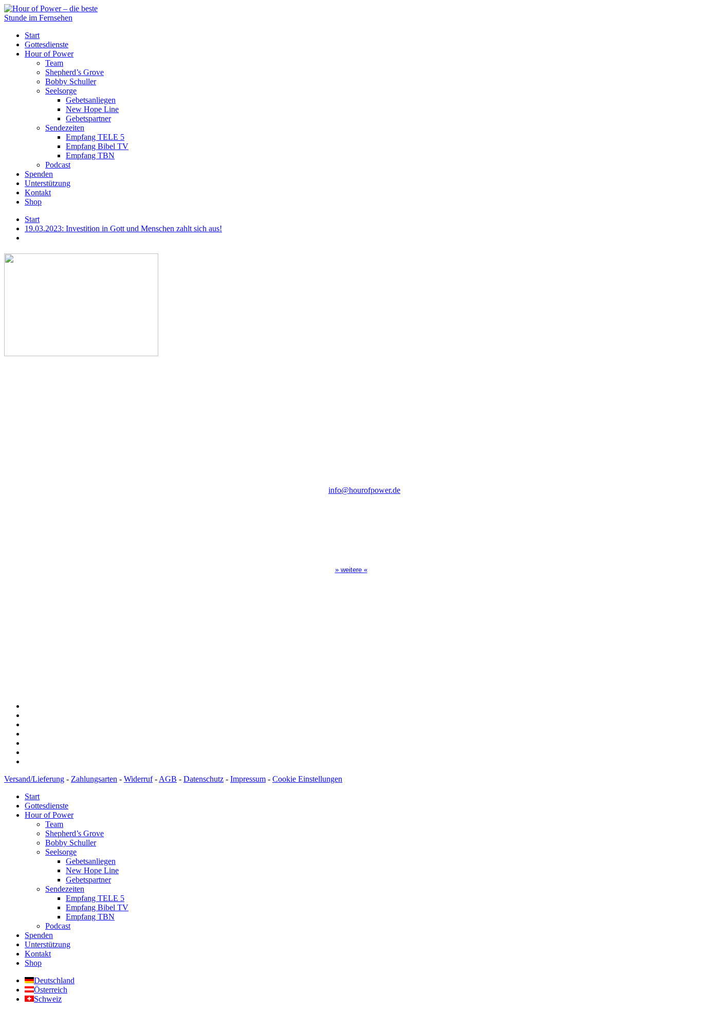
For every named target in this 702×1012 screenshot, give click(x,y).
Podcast (57, 164)
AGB (168, 779)
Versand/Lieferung (34, 779)
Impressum (248, 779)
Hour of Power (49, 53)
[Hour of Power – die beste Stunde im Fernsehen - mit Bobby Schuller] (60, 17)
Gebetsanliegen (91, 100)
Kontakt (38, 192)
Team (54, 63)
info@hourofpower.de (364, 490)
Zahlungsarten (94, 779)
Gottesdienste (46, 44)
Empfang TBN (90, 155)
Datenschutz (203, 779)
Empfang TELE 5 (95, 137)
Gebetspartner (88, 118)
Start (32, 35)
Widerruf (138, 779)
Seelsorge (61, 90)
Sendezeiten (64, 127)
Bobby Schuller (70, 81)
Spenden (39, 174)
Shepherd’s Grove (74, 72)
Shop (33, 201)
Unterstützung (47, 183)
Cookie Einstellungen (307, 779)
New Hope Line (92, 109)
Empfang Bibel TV (97, 146)
